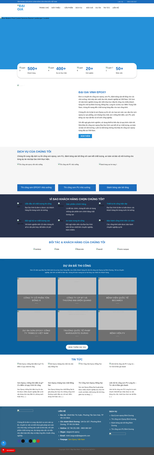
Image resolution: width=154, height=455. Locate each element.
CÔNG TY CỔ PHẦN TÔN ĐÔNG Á (36, 299)
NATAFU (92, 449)
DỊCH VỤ (79, 8)
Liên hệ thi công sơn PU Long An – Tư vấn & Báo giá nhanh (122, 384)
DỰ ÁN (98, 8)
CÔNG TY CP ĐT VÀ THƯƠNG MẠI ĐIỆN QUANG (77, 299)
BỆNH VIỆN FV (117, 333)
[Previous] (15, 253)
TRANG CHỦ (44, 8)
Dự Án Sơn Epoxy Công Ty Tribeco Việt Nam (36, 332)
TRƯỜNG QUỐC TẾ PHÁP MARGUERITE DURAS (77, 332)
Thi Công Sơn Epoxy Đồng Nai (91, 383)
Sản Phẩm (68, 8)
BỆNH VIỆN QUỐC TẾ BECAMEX (117, 299)
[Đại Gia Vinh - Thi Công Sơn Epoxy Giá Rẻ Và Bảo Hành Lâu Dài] (26, 7)
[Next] (139, 253)
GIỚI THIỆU (55, 8)
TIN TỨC (106, 8)
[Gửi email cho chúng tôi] (30, 441)
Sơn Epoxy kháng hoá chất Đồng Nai (61, 384)
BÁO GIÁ (89, 8)
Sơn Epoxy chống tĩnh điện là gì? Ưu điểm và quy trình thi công (30, 384)
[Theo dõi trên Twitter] (111, 1)
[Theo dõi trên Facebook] (109, 1)
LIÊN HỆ (116, 8)
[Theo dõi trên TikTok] (23, 441)
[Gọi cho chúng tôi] (34, 441)
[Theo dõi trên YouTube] (113, 1)
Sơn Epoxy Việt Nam (76, 439)
